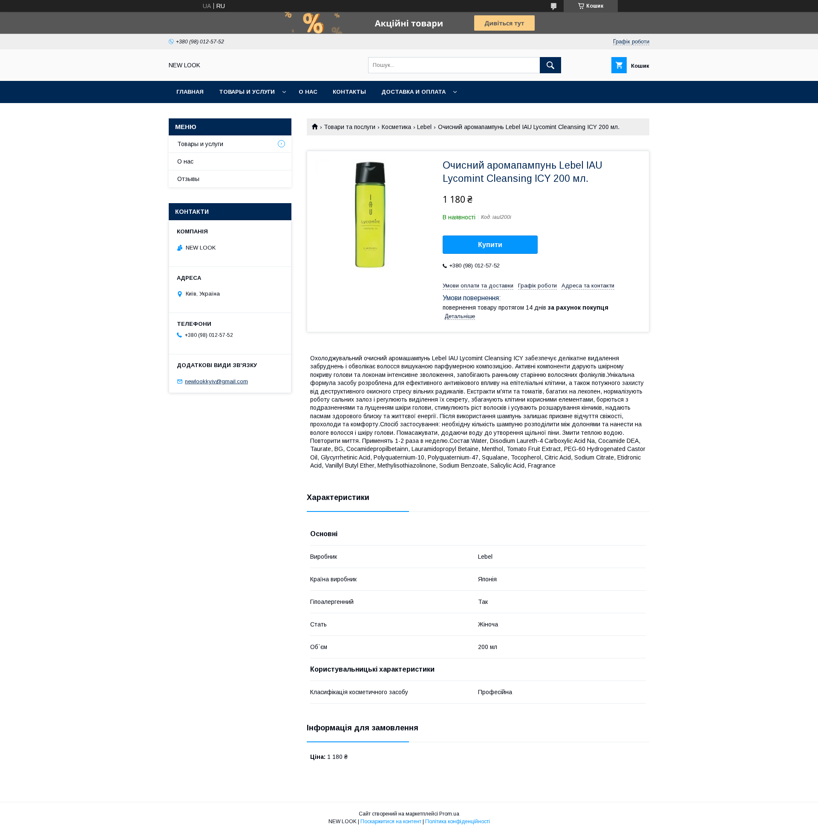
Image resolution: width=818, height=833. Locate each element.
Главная (190, 92)
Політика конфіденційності (457, 821)
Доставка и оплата (413, 92)
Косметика (396, 127)
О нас (308, 92)
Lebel (424, 127)
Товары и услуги (247, 92)
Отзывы (188, 178)
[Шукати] (550, 65)
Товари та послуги (349, 127)
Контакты (349, 92)
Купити (490, 244)
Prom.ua (449, 814)
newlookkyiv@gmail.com (216, 381)
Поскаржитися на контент (390, 821)
